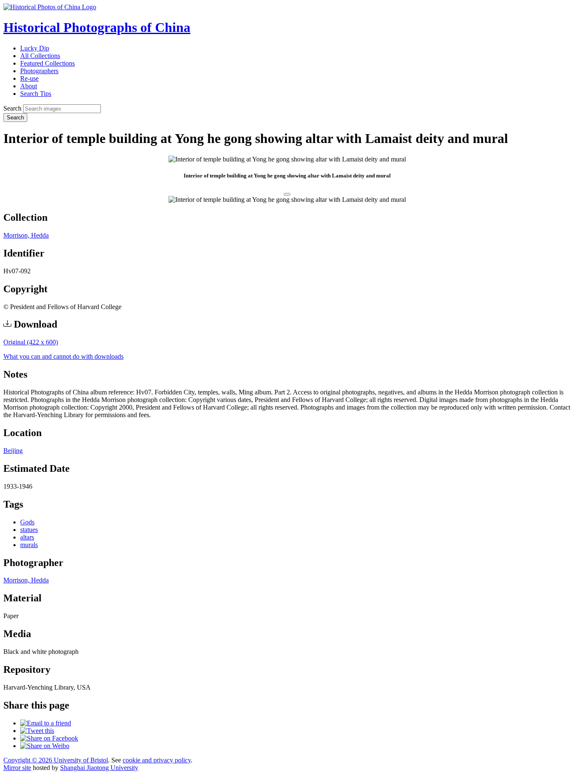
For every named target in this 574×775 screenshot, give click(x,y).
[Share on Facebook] (49, 738)
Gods (27, 522)
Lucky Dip (34, 48)
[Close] (287, 194)
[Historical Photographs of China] (49, 7)
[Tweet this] (37, 730)
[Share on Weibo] (44, 745)
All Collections (40, 55)
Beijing (13, 450)
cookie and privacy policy (157, 760)
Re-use (29, 78)
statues (29, 529)
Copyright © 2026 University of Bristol (55, 760)
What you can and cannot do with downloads (63, 356)
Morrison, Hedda (26, 235)
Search (12, 108)
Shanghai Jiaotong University (99, 767)
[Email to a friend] (45, 723)
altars (27, 537)
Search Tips (35, 93)
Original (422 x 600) (30, 342)
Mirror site (17, 767)
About (28, 86)
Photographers (39, 70)
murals (29, 544)
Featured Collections (47, 63)
